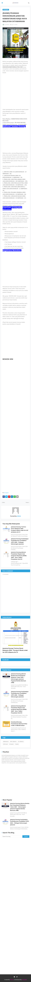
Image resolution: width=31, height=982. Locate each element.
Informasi (5, 744)
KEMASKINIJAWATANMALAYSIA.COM (13, 67)
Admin (7, 24)
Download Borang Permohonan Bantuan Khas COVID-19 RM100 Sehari (19, 723)
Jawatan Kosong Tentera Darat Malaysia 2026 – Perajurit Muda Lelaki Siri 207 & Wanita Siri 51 (15, 650)
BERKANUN (5, 741)
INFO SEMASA (13, 741)
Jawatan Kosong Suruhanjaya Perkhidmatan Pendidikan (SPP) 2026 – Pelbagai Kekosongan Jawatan (19, 694)
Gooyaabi (24, 979)
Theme (11, 979)
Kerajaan (6, 492)
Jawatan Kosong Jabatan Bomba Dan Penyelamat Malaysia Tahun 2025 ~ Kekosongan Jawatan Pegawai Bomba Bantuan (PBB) (18, 678)
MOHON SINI (8, 359)
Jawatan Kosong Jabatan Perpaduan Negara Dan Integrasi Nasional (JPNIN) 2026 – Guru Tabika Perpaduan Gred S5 (19, 555)
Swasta (17, 744)
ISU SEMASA (20, 741)
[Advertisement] (15, 91)
